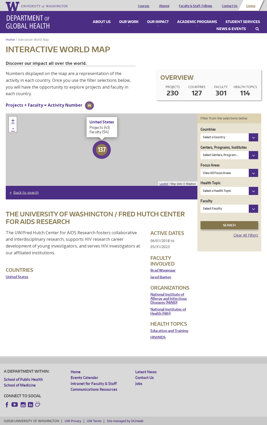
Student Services (243, 22)
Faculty (207, 201)
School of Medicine (20, 385)
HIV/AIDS (158, 337)
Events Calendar (84, 377)
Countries (208, 129)
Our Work (128, 22)
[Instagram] (23, 404)
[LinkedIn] (30, 404)
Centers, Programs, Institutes (224, 147)
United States (17, 277)
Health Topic (211, 183)
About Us (102, 22)
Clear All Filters (245, 235)
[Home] (28, 22)
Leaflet (164, 183)
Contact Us (230, 6)
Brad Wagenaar (163, 270)
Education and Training (169, 331)
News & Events (231, 29)
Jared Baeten (160, 277)
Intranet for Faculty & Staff (94, 383)
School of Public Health (23, 379)
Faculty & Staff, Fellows (195, 6)
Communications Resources (94, 389)
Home (10, 39)
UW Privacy (73, 421)
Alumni (164, 6)
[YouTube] (15, 404)
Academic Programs (197, 22)
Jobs (138, 383)
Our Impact (158, 22)
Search (257, 29)
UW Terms (94, 421)
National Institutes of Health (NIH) (168, 311)
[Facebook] (7, 404)
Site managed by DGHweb (125, 421)
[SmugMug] (38, 405)
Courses (143, 6)
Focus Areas (210, 165)
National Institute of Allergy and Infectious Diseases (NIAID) (168, 298)
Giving (250, 6)
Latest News (146, 372)
